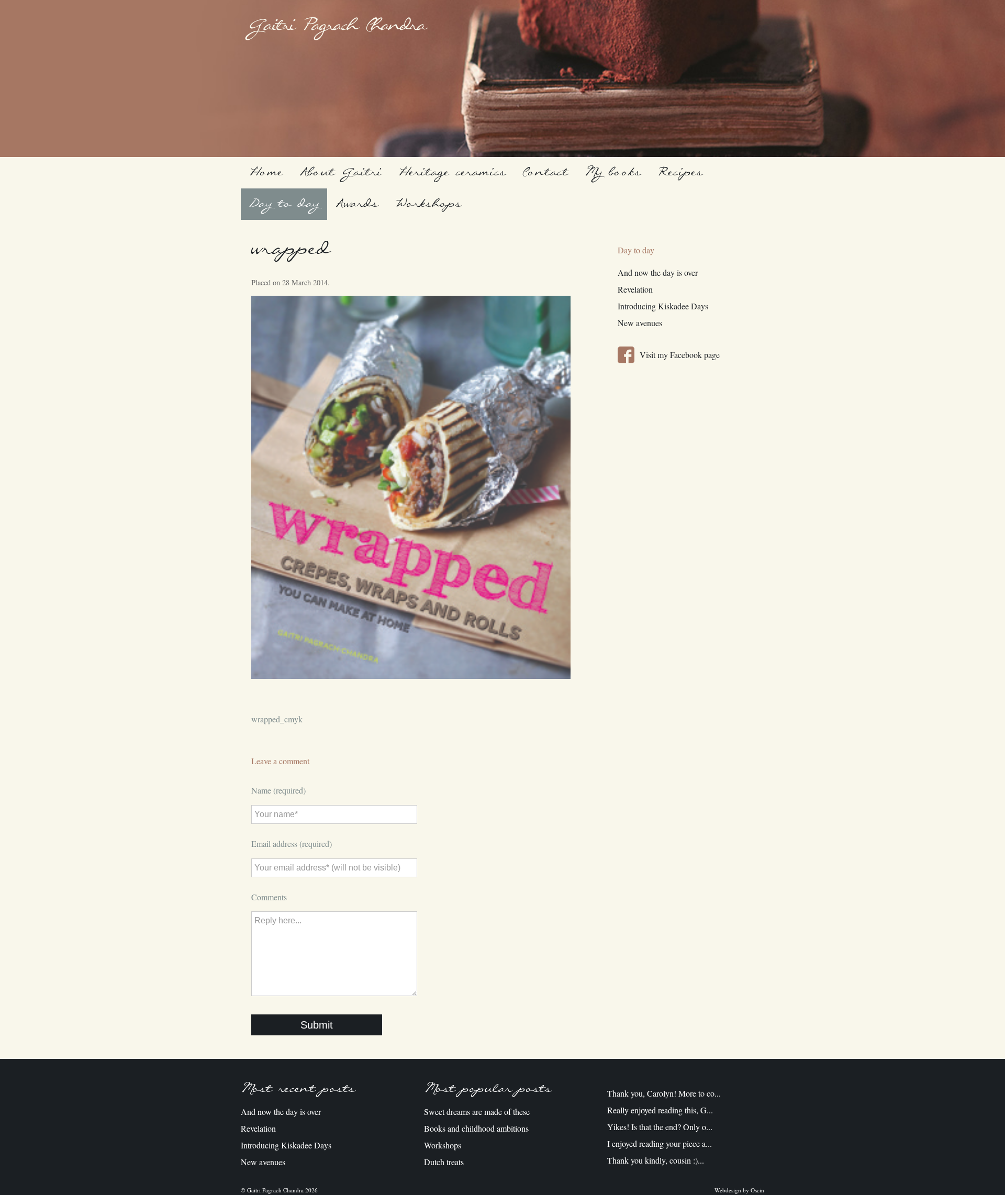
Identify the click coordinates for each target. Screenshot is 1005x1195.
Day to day (284, 204)
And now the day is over (658, 272)
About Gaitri (340, 172)
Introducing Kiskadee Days (663, 305)
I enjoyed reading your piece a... (659, 1143)
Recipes (680, 172)
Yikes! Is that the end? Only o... (659, 1126)
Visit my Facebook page (680, 354)
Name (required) (278, 790)
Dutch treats (444, 1161)
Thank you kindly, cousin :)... (655, 1160)
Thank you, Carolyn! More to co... (664, 1093)
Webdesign (727, 1190)
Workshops (428, 204)
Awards (356, 204)
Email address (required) (291, 843)
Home (266, 172)
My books (612, 172)
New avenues (640, 322)
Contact (545, 172)
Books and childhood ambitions (476, 1128)
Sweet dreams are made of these (477, 1111)
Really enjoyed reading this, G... (660, 1109)
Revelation (635, 289)
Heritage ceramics (452, 172)
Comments (269, 896)
